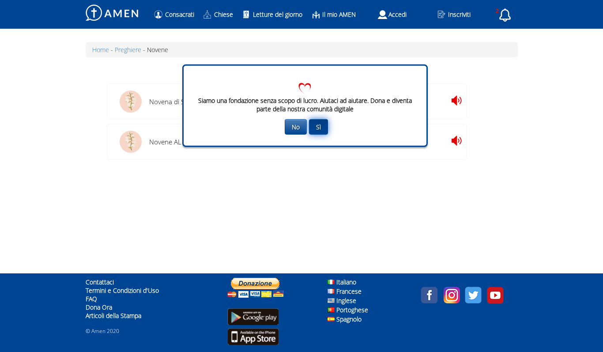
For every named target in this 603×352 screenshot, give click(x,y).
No (296, 126)
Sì (318, 126)
